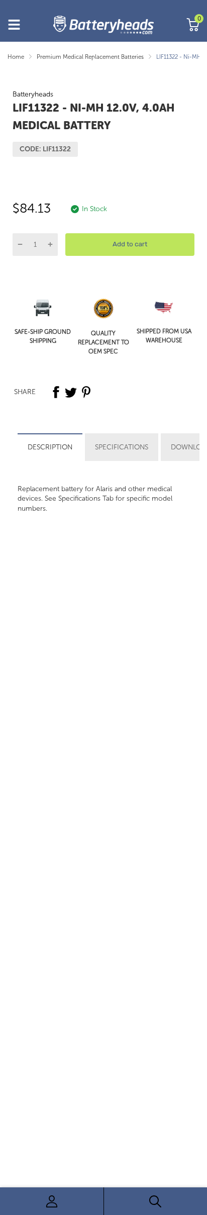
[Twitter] (71, 392)
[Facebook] (56, 392)
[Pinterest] (86, 392)
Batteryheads (33, 94)
